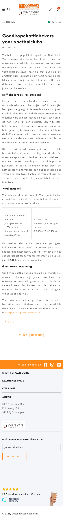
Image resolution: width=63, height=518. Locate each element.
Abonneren (14, 456)
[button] (3, 9)
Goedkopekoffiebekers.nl (25, 513)
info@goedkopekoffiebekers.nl (22, 312)
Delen (11, 321)
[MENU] (3, 9)
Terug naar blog (33, 335)
